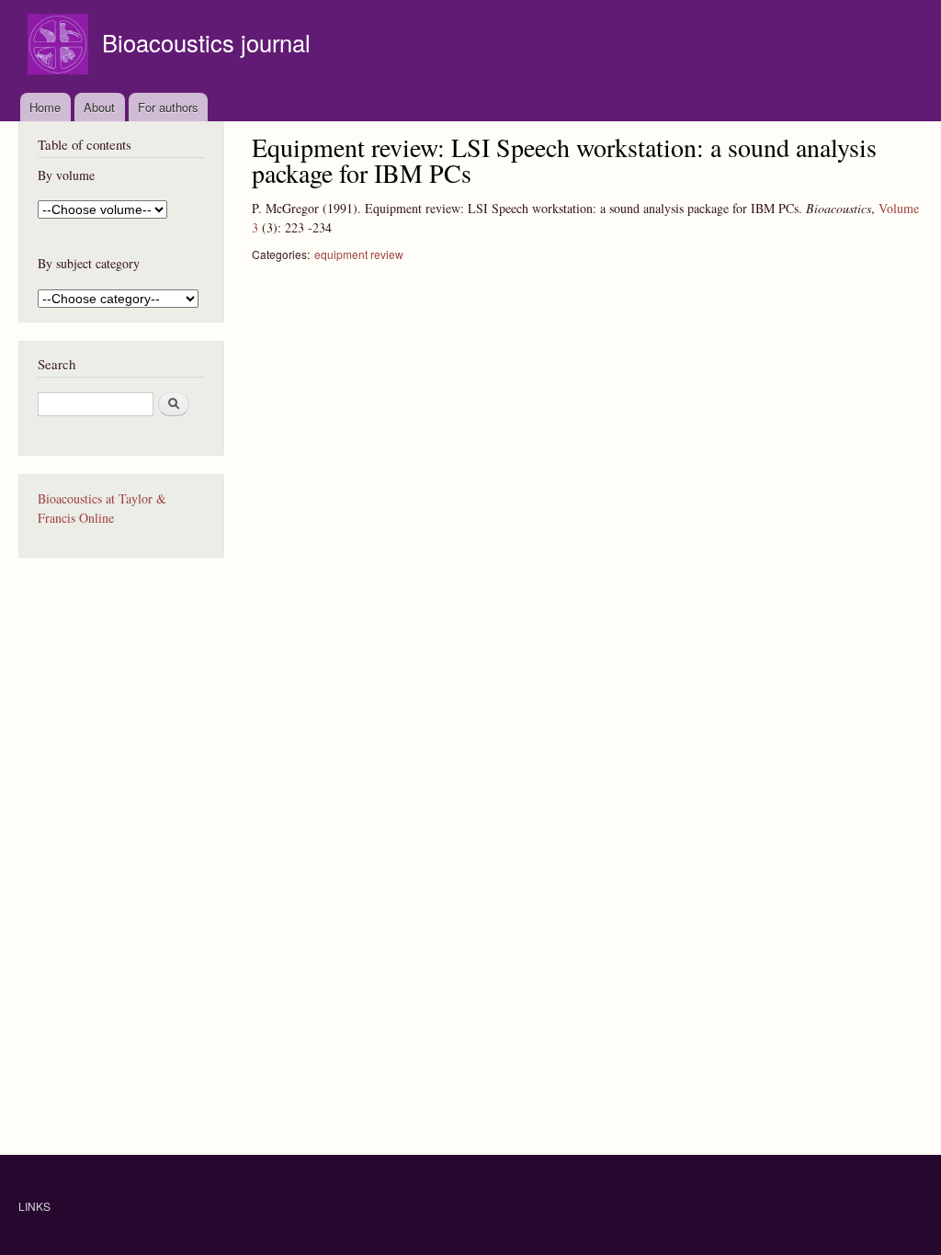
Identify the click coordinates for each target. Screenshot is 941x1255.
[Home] (60, 46)
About (99, 107)
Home (45, 107)
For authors (168, 107)
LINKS (34, 1206)
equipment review (358, 254)
